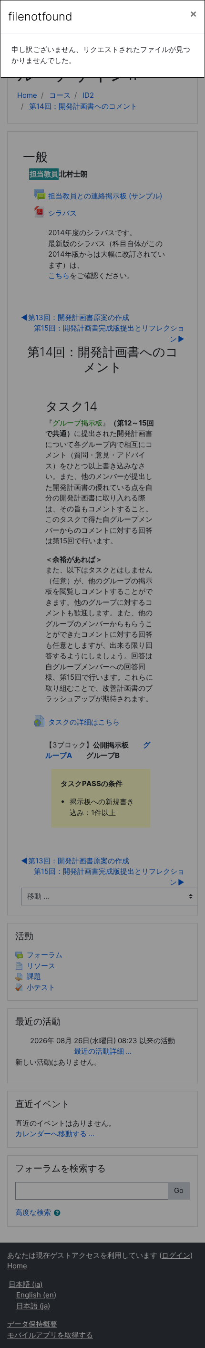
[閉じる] (193, 13)
